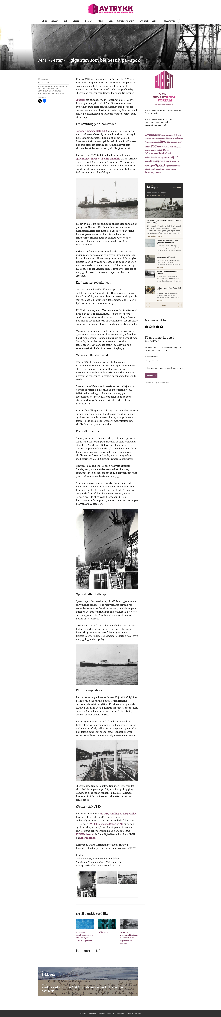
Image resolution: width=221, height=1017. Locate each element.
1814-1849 (92, 1013)
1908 (162, 135)
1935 (41, 86)
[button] (87, 884)
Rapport (147, 161)
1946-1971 (129, 1013)
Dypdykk (144, 21)
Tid (65, 21)
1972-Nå (138, 1013)
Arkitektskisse (176, 138)
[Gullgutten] (107, 924)
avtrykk (44, 79)
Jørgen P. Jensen (57, 86)
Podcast (88, 21)
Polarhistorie (151, 157)
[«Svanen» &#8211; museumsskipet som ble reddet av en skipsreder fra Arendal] (129, 924)
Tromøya (158, 172)
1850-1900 (101, 1013)
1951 (149, 138)
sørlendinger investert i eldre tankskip (98, 158)
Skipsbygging (155, 169)
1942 (179, 135)
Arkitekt (167, 138)
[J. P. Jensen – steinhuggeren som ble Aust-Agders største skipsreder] (85, 924)
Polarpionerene (164, 157)
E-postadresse (151, 356)
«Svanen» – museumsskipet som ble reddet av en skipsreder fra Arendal (129, 938)
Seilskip (155, 161)
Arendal (161, 138)
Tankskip (61, 93)
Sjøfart (42, 93)
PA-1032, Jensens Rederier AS (106, 823)
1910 (165, 135)
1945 (146, 138)
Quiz (100, 21)
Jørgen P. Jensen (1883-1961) (91, 130)
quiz (175, 157)
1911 (168, 135)
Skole (162, 169)
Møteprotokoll (157, 150)
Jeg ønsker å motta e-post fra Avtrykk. (164, 368)
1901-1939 (110, 1013)
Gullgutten (103, 932)
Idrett (160, 147)
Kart (173, 147)
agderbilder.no (87, 837)
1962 (156, 138)
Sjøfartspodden (173, 165)
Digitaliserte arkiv (125, 21)
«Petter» (80, 99)
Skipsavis (147, 169)
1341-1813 (83, 1013)
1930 (171, 135)
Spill (111, 21)
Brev (163, 141)
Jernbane (166, 147)
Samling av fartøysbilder (50, 91)
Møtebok (147, 150)
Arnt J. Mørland (150, 142)
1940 (175, 135)
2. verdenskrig (153, 134)
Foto (47, 86)
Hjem (44, 21)
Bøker (154, 21)
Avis (158, 142)
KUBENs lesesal (85, 834)
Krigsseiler (178, 147)
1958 (153, 138)
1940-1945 (120, 1013)
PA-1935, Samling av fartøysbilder (119, 813)
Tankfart (51, 93)
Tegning (149, 172)
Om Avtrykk (169, 21)
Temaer (54, 21)
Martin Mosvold (54, 89)
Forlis (147, 146)
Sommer (168, 169)
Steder (76, 21)
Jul (171, 147)
